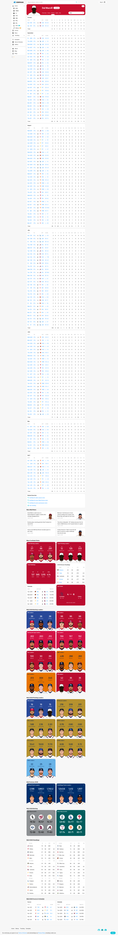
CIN (43, 81)
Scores (16, 30)
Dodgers (32, 881)
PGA (17, 25)
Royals (61, 875)
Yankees (61, 849)
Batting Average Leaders (33, 632)
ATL (43, 63)
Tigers (61, 872)
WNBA (17, 10)
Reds (60, 582)
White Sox (61, 863)
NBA (17, 18)
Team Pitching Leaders (63, 543)
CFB (17, 15)
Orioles (61, 858)
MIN (38, 916)
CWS (48, 919)
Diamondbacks (33, 887)
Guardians (61, 866)
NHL (17, 20)
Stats (48, 13)
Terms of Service (22, 933)
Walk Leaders (30, 760)
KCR (48, 913)
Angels (61, 890)
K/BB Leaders (60, 740)
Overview (44, 13)
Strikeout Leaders (62, 700)
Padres (31, 884)
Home (12, 928)
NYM (43, 180)
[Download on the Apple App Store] (99, 930)
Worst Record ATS (62, 811)
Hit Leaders (60, 632)
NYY (77, 916)
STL (47, 591)
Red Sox (61, 852)
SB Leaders (60, 674)
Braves (31, 846)
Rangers (61, 884)
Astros (61, 881)
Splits (57, 13)
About (16, 48)
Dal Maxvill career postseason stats (38, 503)
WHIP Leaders (61, 720)
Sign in (101, 2)
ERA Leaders (30, 720)
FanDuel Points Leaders (33, 785)
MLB (17, 8)
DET (77, 910)
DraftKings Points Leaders (64, 785)
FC (16, 13)
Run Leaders (30, 652)
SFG (43, 109)
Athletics (61, 893)
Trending (22, 928)
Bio (60, 13)
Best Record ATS (31, 811)
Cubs (60, 573)
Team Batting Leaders (33, 543)
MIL (47, 916)
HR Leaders (30, 612)
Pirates (61, 579)
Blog (16, 51)
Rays (60, 846)
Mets (31, 858)
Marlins (31, 852)
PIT (42, 87)
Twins (60, 869)
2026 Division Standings (63, 564)
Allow (113, 933)
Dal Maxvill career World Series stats (38, 500)
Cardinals (56, 8)
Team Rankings (31, 564)
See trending (32, 505)
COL (67, 913)
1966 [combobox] (70, 13)
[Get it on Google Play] (102, 930)
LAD (43, 41)
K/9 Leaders (30, 740)
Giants (31, 890)
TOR (38, 907)
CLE (38, 919)
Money (17, 28)
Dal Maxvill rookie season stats (37, 497)
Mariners (61, 887)
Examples (17, 39)
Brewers (61, 570)
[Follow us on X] (105, 930)
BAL (38, 591)
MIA (77, 907)
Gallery (16, 44)
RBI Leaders (60, 612)
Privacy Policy (41, 933)
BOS (67, 907)
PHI (43, 53)
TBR (67, 910)
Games (53, 13)
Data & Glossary (19, 42)
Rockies (31, 893)
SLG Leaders (30, 674)
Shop (16, 53)
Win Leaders (30, 700)
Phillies (80, 596)
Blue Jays (61, 855)
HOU (43, 96)
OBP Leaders (60, 652)
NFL (17, 23)
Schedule (30, 586)
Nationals (32, 855)
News (16, 33)
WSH (77, 913)
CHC (43, 22)
